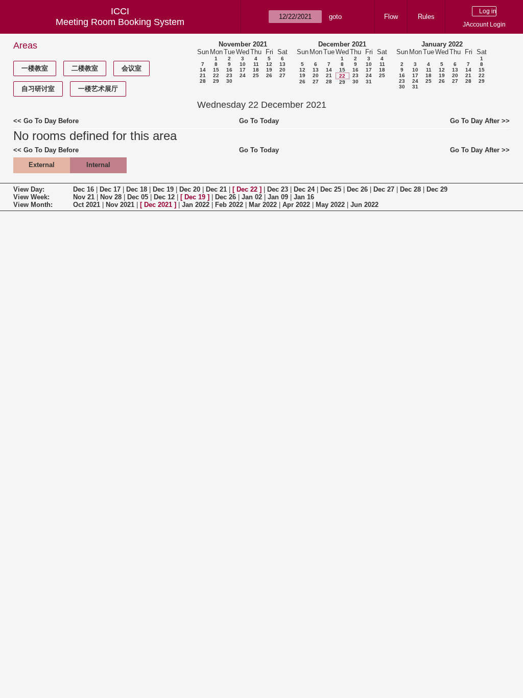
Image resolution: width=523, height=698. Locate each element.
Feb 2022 (229, 204)
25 (256, 75)
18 (256, 70)
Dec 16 (83, 189)
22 (216, 75)
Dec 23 (277, 189)
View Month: (33, 204)
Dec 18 (136, 189)
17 (243, 70)
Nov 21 (83, 197)
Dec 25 (330, 189)
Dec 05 (137, 197)
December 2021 (342, 44)
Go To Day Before (51, 121)
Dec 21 (216, 189)
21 (203, 75)
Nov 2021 (120, 204)
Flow (391, 16)
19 (269, 70)
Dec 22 (246, 189)
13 (282, 64)
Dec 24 (304, 189)
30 (229, 81)
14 (203, 70)
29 (216, 81)
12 (269, 64)
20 (282, 70)
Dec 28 (410, 189)
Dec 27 (383, 189)
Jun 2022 (364, 204)
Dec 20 (189, 189)
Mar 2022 (263, 204)
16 (229, 70)
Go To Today (259, 121)
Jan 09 (278, 197)
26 (269, 75)
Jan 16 (304, 197)
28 (203, 81)
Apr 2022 (296, 204)
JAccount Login (484, 24)
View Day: (28, 189)
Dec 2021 (158, 204)
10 (243, 64)
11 (256, 64)
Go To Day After (475, 121)
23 (229, 75)
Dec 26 (357, 189)
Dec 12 (164, 197)
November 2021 (243, 44)
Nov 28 (111, 197)
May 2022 (330, 204)
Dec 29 (436, 189)
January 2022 (442, 44)
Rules (426, 16)
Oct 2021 (86, 204)
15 (216, 70)
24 (243, 75)
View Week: (31, 197)
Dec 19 (163, 189)
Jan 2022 (195, 204)
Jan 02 (252, 197)
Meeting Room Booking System (120, 22)
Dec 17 (110, 189)
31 (369, 81)
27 (282, 75)
